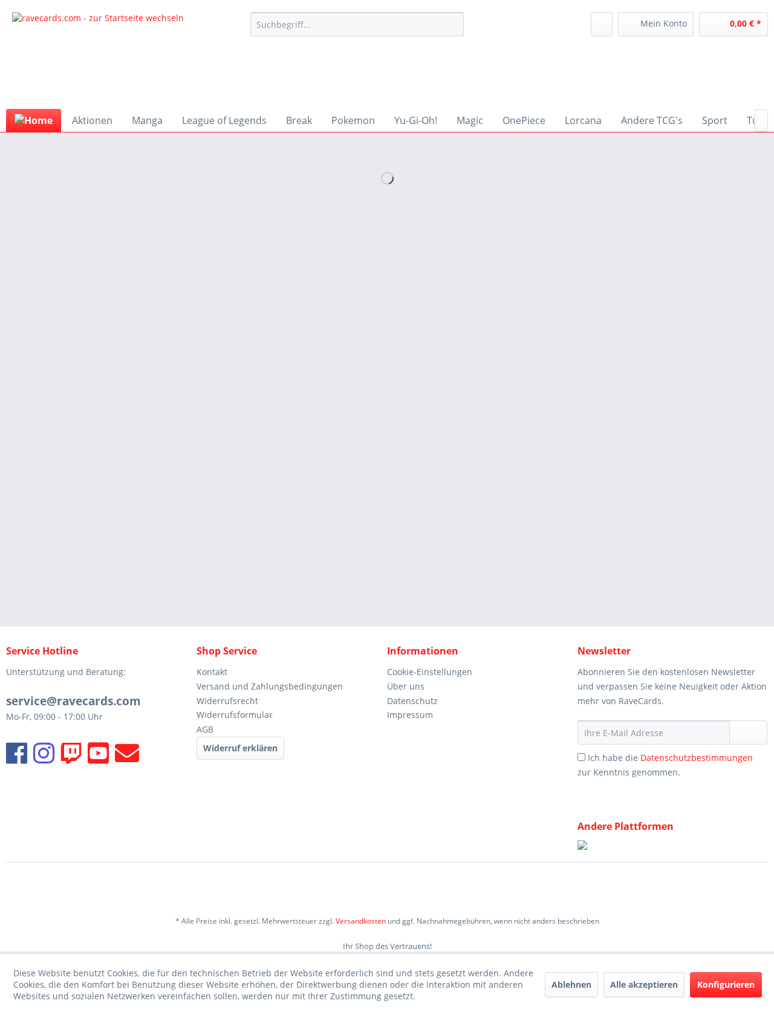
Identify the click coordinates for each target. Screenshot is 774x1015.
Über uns (405, 686)
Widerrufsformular (235, 714)
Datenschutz (412, 701)
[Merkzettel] (602, 24)
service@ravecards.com (73, 701)
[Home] (33, 120)
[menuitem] (357, 24)
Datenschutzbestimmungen (696, 757)
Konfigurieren (726, 984)
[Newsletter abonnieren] (748, 732)
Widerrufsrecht (227, 701)
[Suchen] (452, 24)
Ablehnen (571, 984)
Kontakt (212, 671)
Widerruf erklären (240, 748)
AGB (205, 729)
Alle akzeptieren (644, 984)
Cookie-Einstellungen (429, 671)
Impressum (410, 714)
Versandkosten (361, 921)
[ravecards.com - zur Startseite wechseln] (98, 57)
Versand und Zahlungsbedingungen (270, 686)
